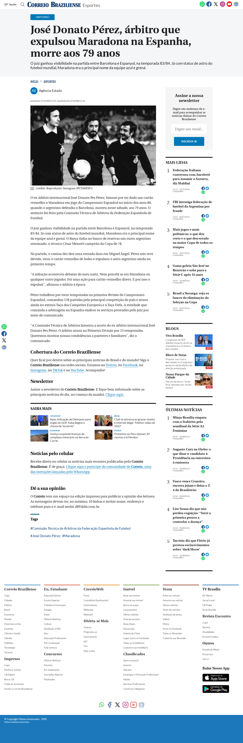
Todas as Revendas (172, 633)
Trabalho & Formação (55, 605)
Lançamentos (130, 609)
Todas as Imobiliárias (133, 643)
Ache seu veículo (171, 595)
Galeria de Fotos (131, 633)
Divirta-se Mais (96, 621)
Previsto (48, 665)
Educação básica (52, 595)
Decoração (128, 628)
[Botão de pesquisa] (21, 4)
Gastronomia (90, 605)
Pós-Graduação (52, 643)
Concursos (53, 654)
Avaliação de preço (172, 614)
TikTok (57, 370)
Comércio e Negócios (134, 688)
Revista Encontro (216, 616)
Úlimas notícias (131, 614)
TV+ (86, 646)
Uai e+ (205, 659)
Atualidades (208, 632)
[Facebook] (209, 6)
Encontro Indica (210, 636)
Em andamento (51, 669)
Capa (7, 595)
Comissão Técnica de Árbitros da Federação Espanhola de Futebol (81, 528)
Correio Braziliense (20, 589)
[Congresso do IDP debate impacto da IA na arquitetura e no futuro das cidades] (204, 340)
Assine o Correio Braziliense (18, 688)
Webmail (88, 614)
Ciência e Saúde (12, 633)
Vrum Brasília (209, 609)
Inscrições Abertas (53, 674)
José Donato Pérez (46, 536)
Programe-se (90, 632)
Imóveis (127, 665)
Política (8, 605)
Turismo (8, 652)
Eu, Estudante (55, 589)
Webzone (88, 609)
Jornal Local (208, 600)
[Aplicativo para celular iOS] (215, 678)
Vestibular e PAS (52, 628)
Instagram (38, 370)
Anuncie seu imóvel (133, 600)
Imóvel (129, 589)
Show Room (129, 624)
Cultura (48, 624)
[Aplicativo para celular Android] (215, 689)
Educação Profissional (55, 638)
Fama (86, 595)
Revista (206, 627)
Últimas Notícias (52, 619)
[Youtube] (229, 6)
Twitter (111, 365)
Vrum (167, 589)
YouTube (77, 370)
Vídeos (166, 619)
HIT (86, 641)
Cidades (8, 600)
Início (34, 81)
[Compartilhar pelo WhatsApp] (203, 193)
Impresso (12, 659)
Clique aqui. (114, 395)
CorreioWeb (94, 589)
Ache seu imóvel (131, 595)
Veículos (127, 669)
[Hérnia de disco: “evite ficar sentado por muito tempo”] (204, 379)
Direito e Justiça (12, 669)
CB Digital (9, 674)
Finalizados (49, 679)
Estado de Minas (210, 649)
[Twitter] (215, 6)
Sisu (46, 633)
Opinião (8, 638)
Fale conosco (50, 647)
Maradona (72, 536)
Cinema (87, 627)
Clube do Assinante (14, 684)
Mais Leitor (89, 651)
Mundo (7, 619)
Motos (166, 624)
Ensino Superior (52, 600)
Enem (47, 614)
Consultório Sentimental (96, 600)
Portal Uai (207, 654)
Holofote (8, 643)
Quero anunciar (131, 660)
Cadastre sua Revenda (174, 638)
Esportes (91, 4)
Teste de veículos (171, 609)
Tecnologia (9, 647)
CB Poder (207, 605)
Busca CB (9, 679)
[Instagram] (222, 6)
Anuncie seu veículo (173, 600)
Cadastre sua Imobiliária (135, 647)
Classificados (134, 654)
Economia (9, 614)
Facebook (130, 365)
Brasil (7, 609)
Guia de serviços (131, 619)
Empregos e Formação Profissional (140, 674)
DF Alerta (207, 595)
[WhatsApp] (202, 6)
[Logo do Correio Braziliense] (54, 4)
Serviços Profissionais (134, 684)
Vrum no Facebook (172, 628)
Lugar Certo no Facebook (136, 638)
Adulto (126, 679)
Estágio (48, 609)
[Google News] (236, 6)
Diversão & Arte (12, 624)
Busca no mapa (131, 605)
